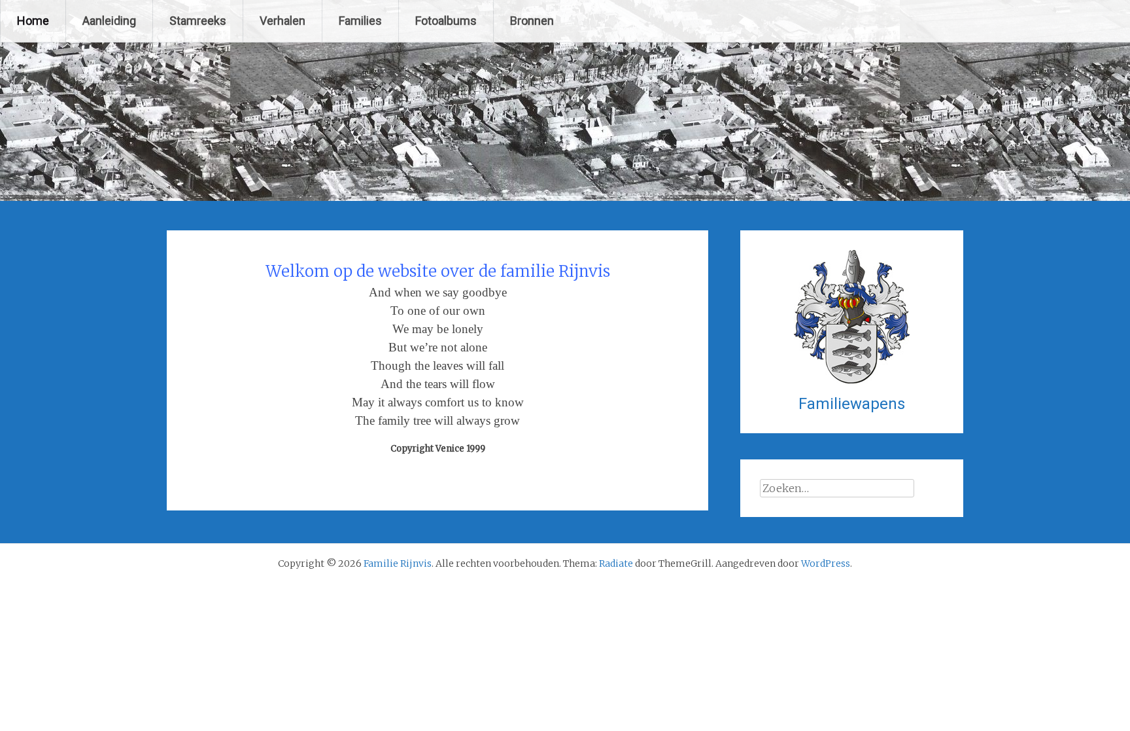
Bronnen (532, 20)
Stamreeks (197, 20)
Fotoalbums (446, 20)
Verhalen (282, 20)
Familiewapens (851, 404)
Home (33, 20)
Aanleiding (109, 20)
